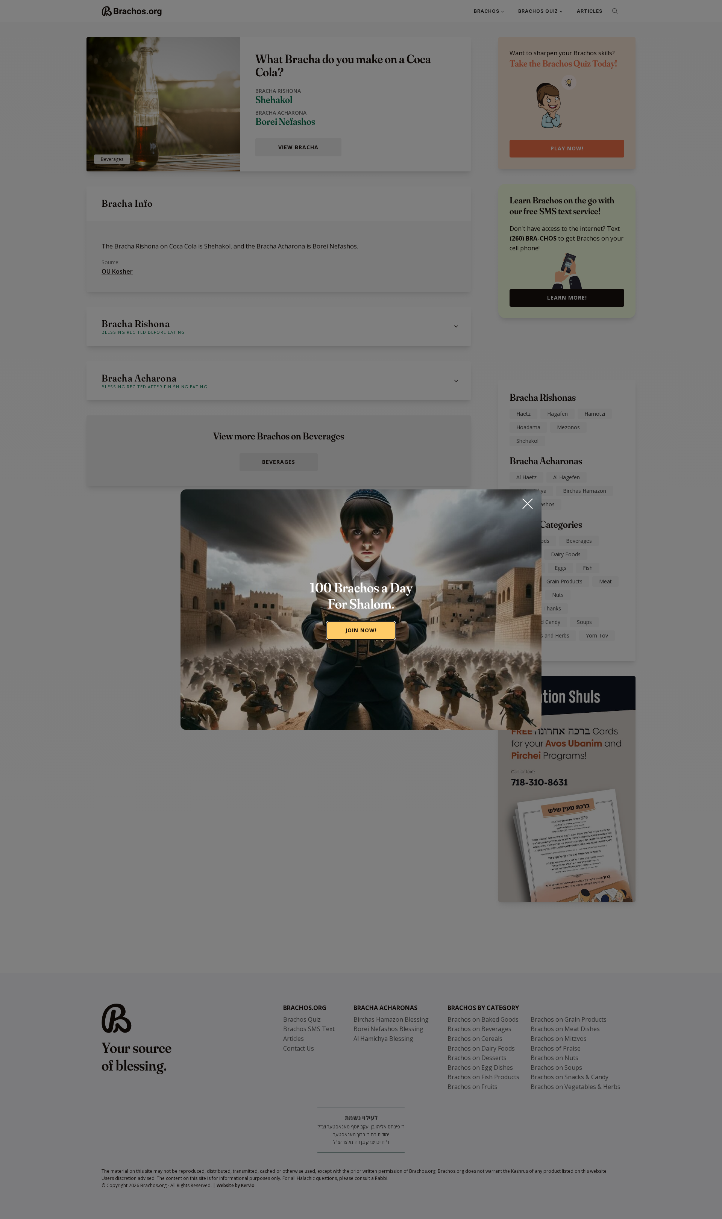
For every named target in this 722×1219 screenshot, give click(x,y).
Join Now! (361, 630)
